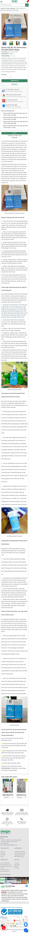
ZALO (26, 930)
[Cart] (27, 2)
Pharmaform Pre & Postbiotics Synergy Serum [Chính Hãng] (21, 795)
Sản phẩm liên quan (9, 777)
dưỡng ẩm (18, 155)
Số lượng (3, 74)
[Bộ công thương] (11, 911)
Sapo (15, 931)
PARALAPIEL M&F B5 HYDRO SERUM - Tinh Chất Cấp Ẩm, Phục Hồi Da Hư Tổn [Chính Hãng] (8, 795)
